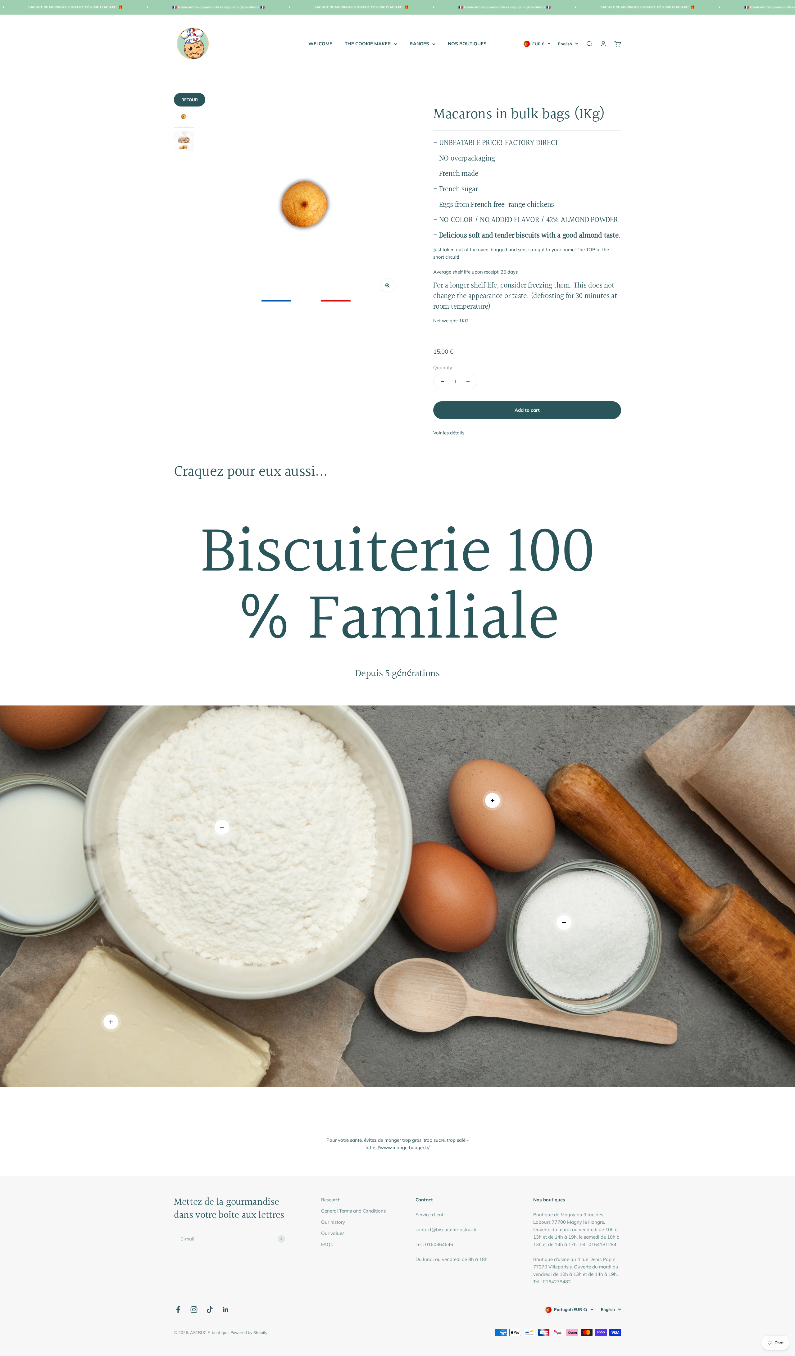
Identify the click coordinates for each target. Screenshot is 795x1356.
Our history (333, 1222)
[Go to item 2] (184, 142)
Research (331, 1200)
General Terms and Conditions (353, 1211)
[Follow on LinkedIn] (225, 1309)
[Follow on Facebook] (178, 1309)
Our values (332, 1233)
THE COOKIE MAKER (368, 44)
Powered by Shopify (248, 1332)
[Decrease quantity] (443, 381)
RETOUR (189, 99)
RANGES (419, 44)
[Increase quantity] (468, 381)
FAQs (327, 1244)
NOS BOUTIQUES (467, 44)
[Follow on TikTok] (210, 1309)
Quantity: (443, 367)
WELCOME (320, 44)
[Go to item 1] (184, 117)
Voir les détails (448, 433)
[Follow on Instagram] (194, 1309)
